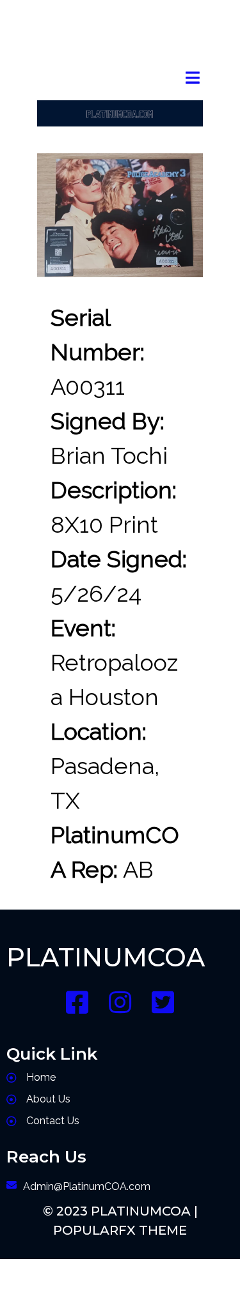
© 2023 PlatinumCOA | (120, 1211)
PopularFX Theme (120, 1230)
